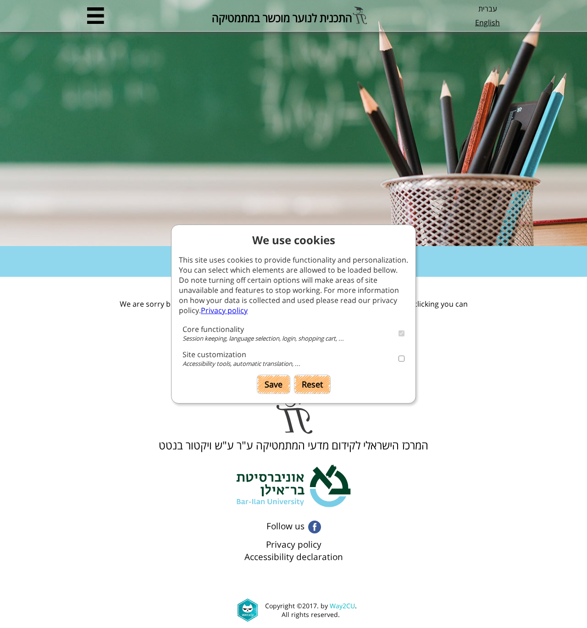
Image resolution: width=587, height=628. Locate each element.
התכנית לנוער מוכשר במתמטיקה (282, 16)
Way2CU (342, 605)
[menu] (95, 15)
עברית (487, 9)
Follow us (285, 526)
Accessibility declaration (293, 556)
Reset (312, 384)
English (487, 22)
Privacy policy (293, 544)
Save (273, 384)
